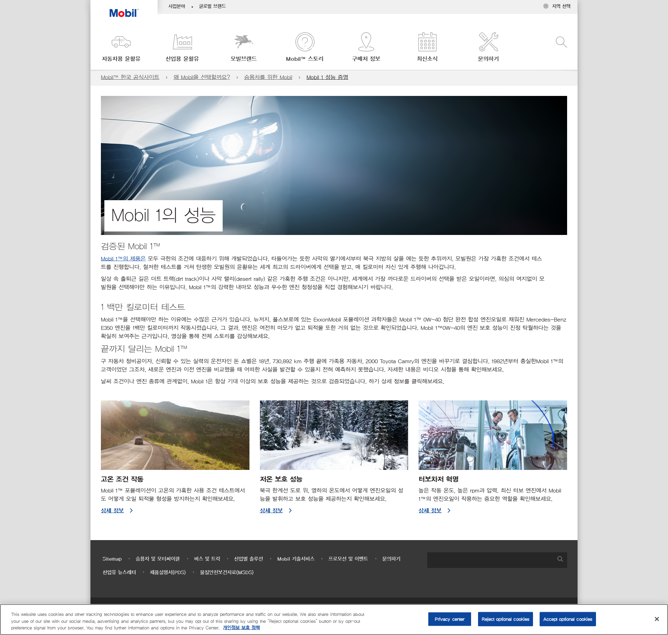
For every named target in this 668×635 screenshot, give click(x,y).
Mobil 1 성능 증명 (327, 77)
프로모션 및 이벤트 (348, 559)
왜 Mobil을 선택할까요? (202, 77)
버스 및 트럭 (207, 559)
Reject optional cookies (505, 618)
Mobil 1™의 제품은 (123, 259)
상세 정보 (112, 511)
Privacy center (449, 618)
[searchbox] (490, 560)
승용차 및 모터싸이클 (158, 559)
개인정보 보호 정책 (241, 627)
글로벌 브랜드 (212, 6)
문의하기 (391, 559)
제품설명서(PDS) (168, 572)
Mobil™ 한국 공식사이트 (130, 77)
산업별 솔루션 (248, 559)
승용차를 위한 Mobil (268, 77)
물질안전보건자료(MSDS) (227, 572)
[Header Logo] (124, 8)
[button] (121, 47)
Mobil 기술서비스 (296, 559)
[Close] (657, 619)
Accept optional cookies (567, 618)
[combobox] (497, 560)
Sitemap (112, 559)
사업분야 (176, 6)
